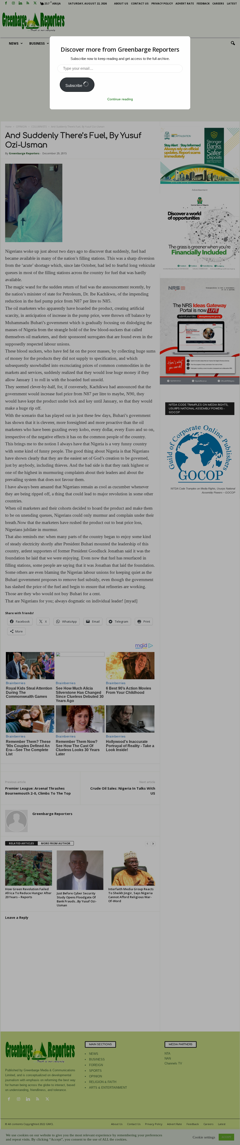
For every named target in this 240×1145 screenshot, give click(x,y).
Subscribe (74, 86)
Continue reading (120, 99)
